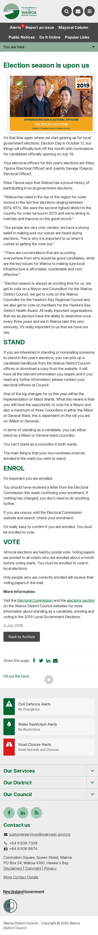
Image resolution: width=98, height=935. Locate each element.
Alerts (16, 27)
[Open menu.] (89, 11)
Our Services (19, 771)
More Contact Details (20, 877)
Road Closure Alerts (38, 746)
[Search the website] (67, 11)
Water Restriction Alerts (37, 726)
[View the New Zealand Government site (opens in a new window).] (23, 892)
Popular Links (77, 37)
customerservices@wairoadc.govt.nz (39, 834)
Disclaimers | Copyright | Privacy (30, 868)
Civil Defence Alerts (34, 706)
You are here (13, 47)
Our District (17, 782)
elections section (81, 600)
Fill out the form (16, 676)
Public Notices (22, 37)
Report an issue (40, 27)
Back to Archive (21, 636)
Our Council (17, 794)
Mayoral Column (73, 27)
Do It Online (49, 37)
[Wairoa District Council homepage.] (19, 11)
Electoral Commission (35, 600)
